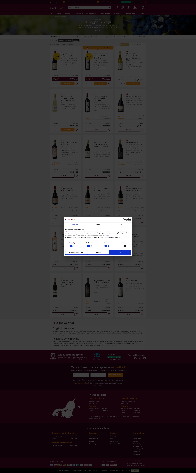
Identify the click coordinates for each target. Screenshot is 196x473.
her (108, 235)
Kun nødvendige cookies (76, 252)
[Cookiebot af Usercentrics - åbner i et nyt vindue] (124, 219)
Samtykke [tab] (75, 224)
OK (120, 252)
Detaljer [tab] (98, 224)
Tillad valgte (98, 252)
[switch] (89, 246)
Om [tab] (121, 224)
